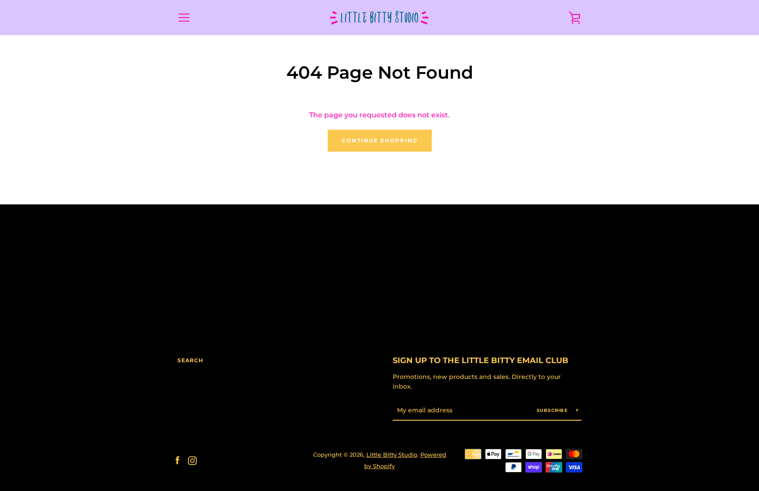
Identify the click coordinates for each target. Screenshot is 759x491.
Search (190, 360)
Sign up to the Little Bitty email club (480, 360)
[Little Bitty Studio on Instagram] (192, 460)
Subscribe (553, 410)
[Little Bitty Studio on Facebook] (177, 460)
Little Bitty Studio (391, 454)
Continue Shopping (380, 140)
